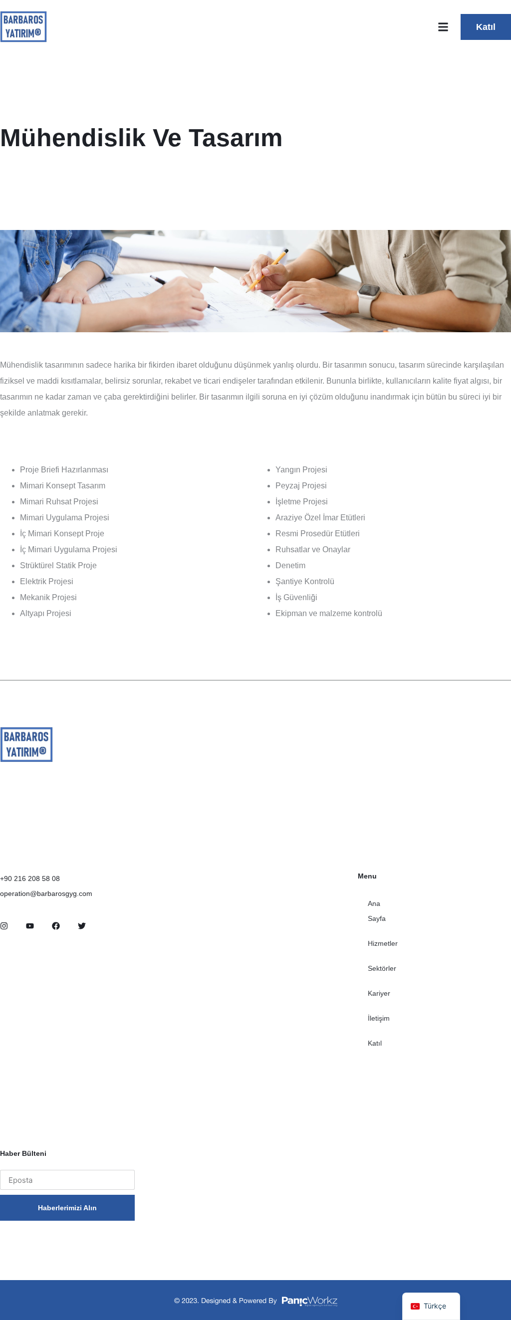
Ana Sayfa (377, 910)
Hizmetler (383, 943)
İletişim (379, 1018)
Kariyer (379, 993)
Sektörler (382, 968)
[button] (443, 26)
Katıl (375, 1043)
